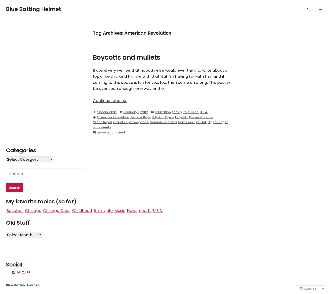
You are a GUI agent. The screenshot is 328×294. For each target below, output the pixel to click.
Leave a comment (111, 132)
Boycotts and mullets (126, 57)
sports (145, 210)
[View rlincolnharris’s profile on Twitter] (18, 272)
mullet (201, 122)
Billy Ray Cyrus (163, 117)
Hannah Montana (163, 122)
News (132, 210)
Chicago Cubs (56, 210)
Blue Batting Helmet (33, 9)
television (191, 112)
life (110, 210)
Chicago (33, 210)
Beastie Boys (140, 117)
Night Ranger (218, 122)
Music (119, 210)
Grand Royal (102, 122)
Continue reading (110, 101)
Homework (186, 122)
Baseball (14, 210)
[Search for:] (46, 173)
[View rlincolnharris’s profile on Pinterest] (28, 272)
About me (314, 9)
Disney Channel (201, 117)
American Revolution (113, 117)
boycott (181, 117)
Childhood (82, 210)
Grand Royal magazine (131, 122)
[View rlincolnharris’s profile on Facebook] (13, 272)
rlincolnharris (107, 112)
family (177, 112)
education (163, 112)
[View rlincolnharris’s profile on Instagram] (23, 272)
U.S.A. (204, 112)
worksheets (102, 127)
